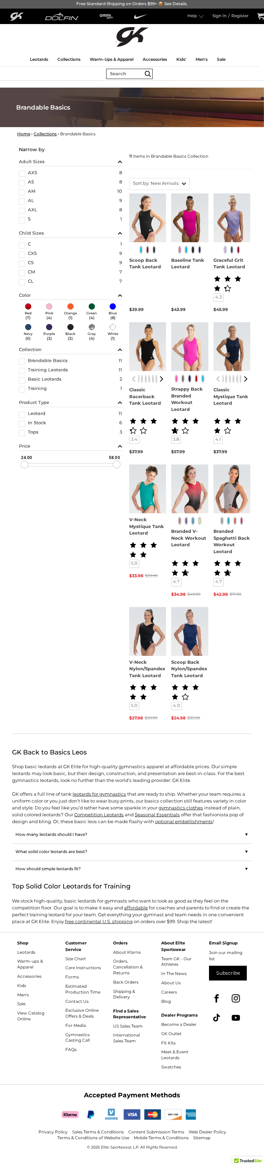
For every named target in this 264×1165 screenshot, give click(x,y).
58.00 (114, 457)
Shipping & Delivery (124, 994)
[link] (28, 312)
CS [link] (31, 263)
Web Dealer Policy (207, 1132)
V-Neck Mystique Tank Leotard (146, 527)
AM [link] (31, 192)
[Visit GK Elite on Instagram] (235, 998)
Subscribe (228, 973)
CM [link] (31, 273)
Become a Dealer (179, 1024)
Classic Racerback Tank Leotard (145, 397)
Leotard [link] (36, 414)
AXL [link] (32, 211)
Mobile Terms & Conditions (161, 1138)
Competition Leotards (99, 815)
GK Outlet (171, 1034)
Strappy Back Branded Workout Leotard (187, 399)
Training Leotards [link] (48, 371)
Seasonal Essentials (157, 815)
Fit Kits (168, 1043)
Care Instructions (83, 968)
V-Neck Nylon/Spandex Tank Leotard (147, 669)
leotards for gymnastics (99, 794)
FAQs (71, 1049)
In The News (174, 974)
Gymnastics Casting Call (77, 1038)
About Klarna (127, 952)
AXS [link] (32, 173)
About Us (171, 983)
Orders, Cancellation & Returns (128, 967)
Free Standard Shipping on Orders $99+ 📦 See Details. (132, 4)
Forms (72, 977)
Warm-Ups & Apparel (111, 59)
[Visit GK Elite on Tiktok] (216, 1017)
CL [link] (31, 282)
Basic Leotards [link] (45, 380)
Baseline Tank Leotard (187, 264)
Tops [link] (33, 433)
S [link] (29, 220)
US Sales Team (128, 1026)
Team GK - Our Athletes (176, 962)
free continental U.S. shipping (99, 922)
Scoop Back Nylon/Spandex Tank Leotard (189, 669)
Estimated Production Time (82, 989)
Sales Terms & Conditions (98, 1132)
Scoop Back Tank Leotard (145, 264)
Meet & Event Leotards (174, 1055)
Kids (21, 986)
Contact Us (77, 1001)
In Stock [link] (37, 424)
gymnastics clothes (180, 808)
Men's (202, 59)
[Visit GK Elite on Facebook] (216, 998)
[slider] (24, 464)
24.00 (26, 457)
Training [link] (37, 389)
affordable (136, 908)
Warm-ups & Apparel (30, 964)
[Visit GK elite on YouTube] (235, 1017)
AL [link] (31, 201)
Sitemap (201, 1138)
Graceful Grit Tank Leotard (229, 264)
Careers (169, 992)
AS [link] (31, 183)
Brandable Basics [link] (48, 361)
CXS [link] (32, 254)
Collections (68, 59)
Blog (166, 1001)
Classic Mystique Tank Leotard (230, 397)
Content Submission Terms (156, 1132)
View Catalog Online (30, 1016)
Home (23, 134)
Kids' (181, 59)
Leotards (39, 59)
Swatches (171, 1067)
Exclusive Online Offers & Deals (82, 1013)
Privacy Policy (53, 1132)
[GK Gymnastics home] (132, 36)
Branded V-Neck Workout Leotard (188, 538)
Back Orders (126, 982)
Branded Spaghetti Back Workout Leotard (231, 541)
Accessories (155, 59)
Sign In (219, 16)
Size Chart (75, 959)
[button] (159, 184)
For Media (75, 1025)
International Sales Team (126, 1038)
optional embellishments (184, 822)
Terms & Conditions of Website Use (93, 1138)
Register (240, 16)
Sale (221, 59)
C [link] (29, 245)
